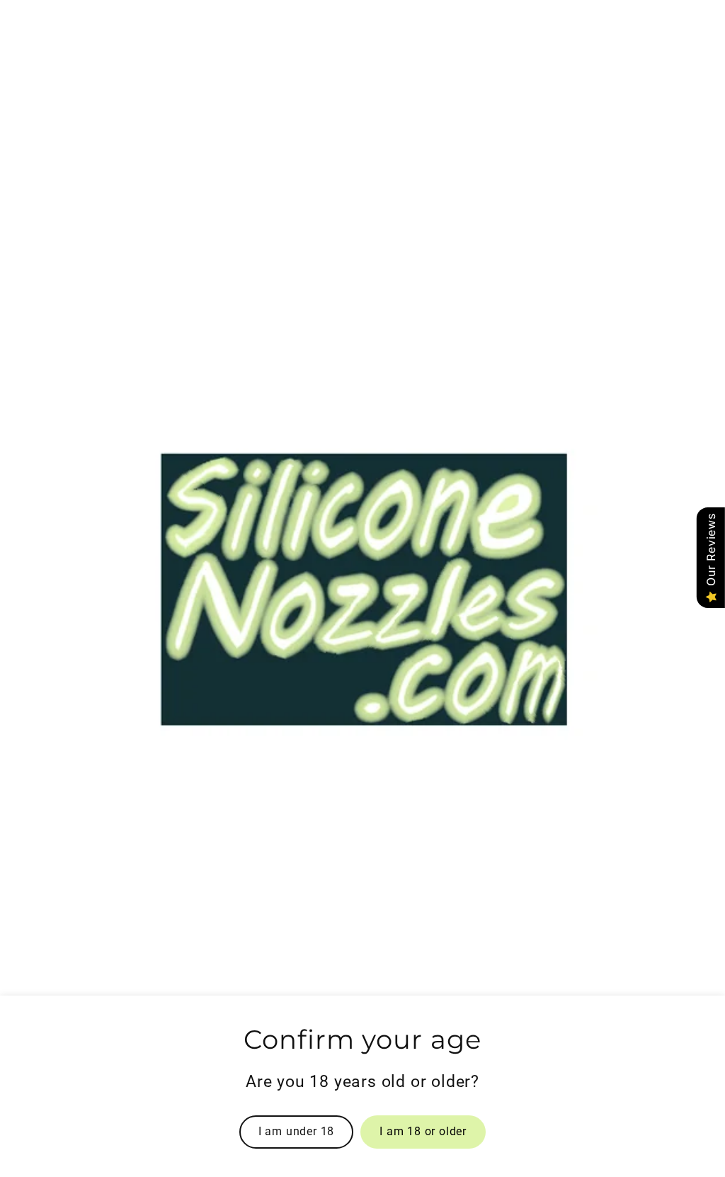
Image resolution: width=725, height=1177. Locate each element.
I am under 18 (296, 1131)
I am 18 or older (423, 1131)
